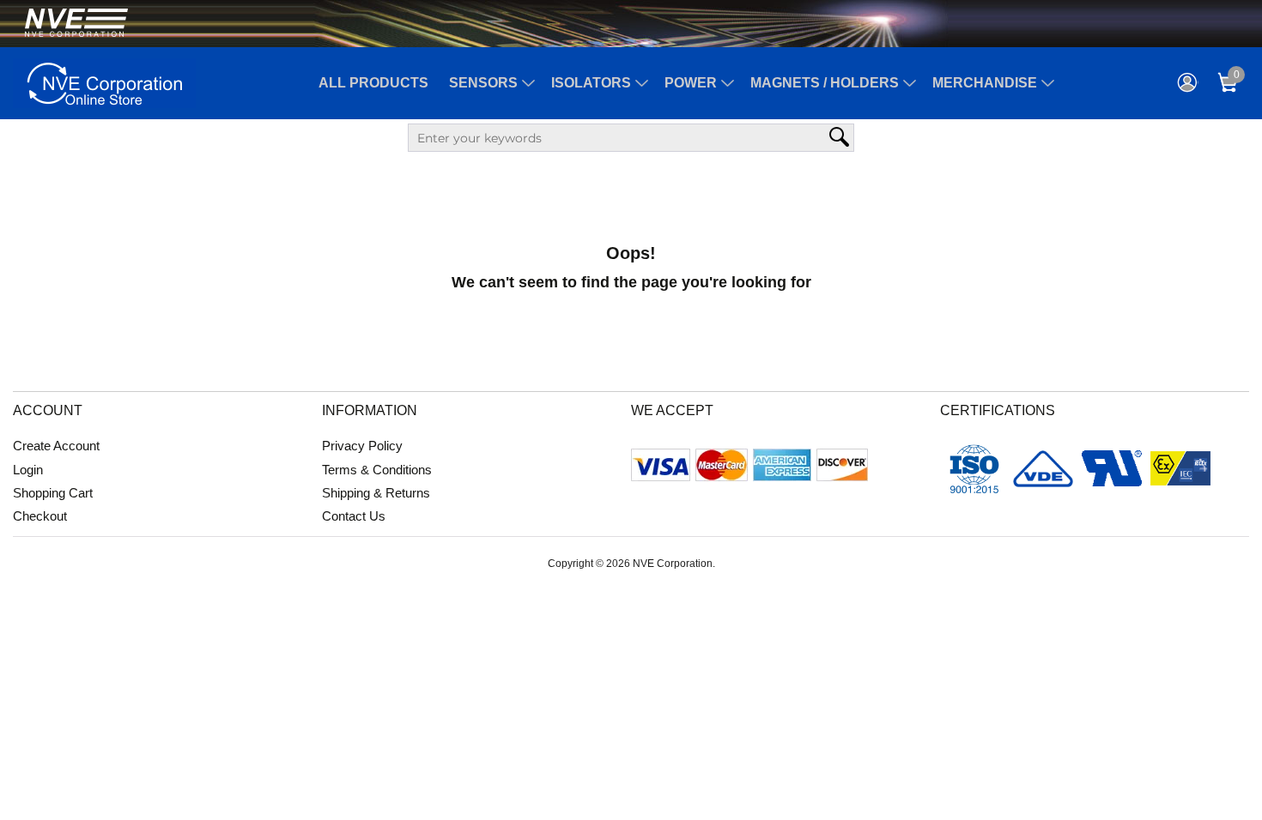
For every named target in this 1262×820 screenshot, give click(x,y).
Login (28, 469)
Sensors (483, 82)
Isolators (591, 82)
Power (690, 82)
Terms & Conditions (377, 469)
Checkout (40, 516)
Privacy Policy (362, 445)
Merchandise (984, 82)
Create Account (56, 445)
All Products (373, 82)
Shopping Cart (53, 492)
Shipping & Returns (376, 492)
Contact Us (353, 516)
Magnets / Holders (824, 82)
